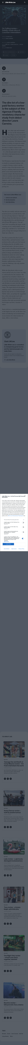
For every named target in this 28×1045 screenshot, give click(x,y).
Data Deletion (6, 548)
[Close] (25, 496)
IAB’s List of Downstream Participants (15, 515)
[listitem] (14, 519)
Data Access (14, 548)
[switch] (23, 522)
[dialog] (14, 522)
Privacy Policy (21, 548)
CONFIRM (8, 544)
